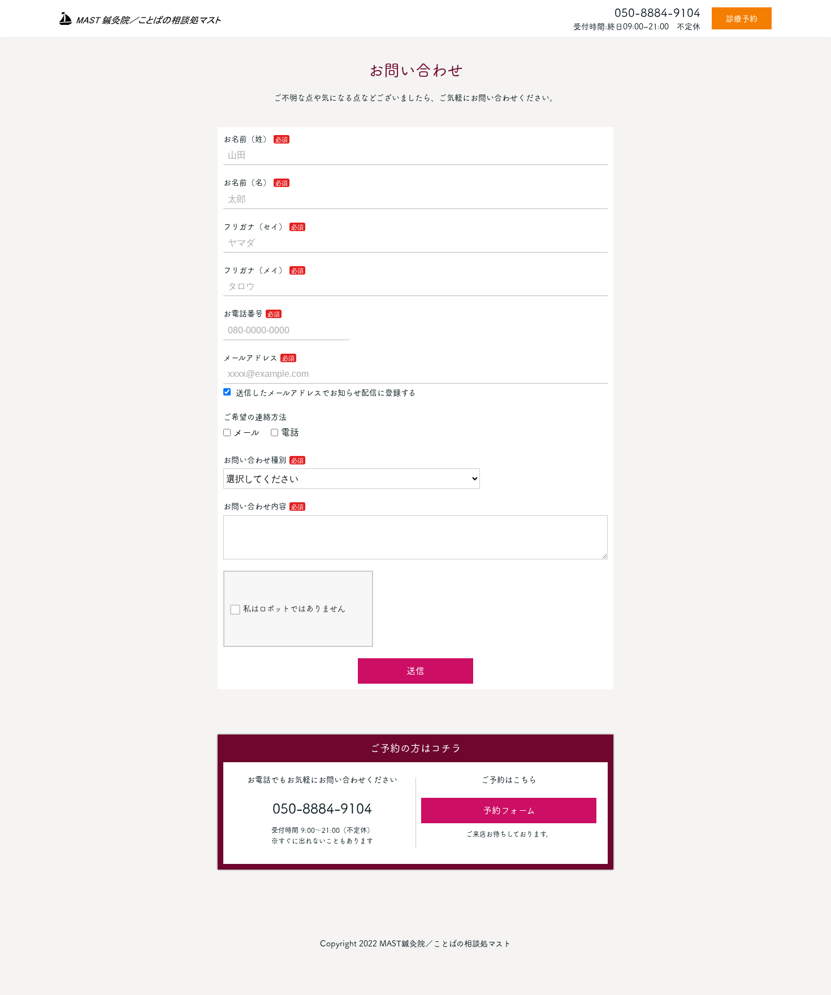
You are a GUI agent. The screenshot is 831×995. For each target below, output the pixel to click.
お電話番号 (243, 314)
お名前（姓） (247, 139)
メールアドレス (250, 358)
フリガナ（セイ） (255, 227)
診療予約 (742, 19)
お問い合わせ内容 (255, 506)
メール (246, 432)
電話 (290, 432)
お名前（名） (247, 182)
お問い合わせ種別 (255, 460)
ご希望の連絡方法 (255, 417)
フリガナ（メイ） (255, 270)
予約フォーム (509, 810)
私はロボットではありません (294, 608)
